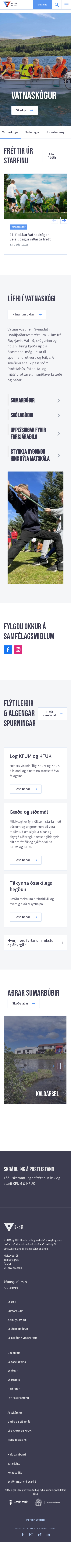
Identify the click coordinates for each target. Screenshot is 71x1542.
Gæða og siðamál (19, 1422)
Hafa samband (17, 1455)
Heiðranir (14, 1389)
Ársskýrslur (15, 1413)
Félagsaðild (15, 1473)
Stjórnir (13, 1371)
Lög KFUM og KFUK (19, 1431)
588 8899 (11, 1288)
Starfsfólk (14, 1380)
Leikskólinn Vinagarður (22, 1338)
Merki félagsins (17, 1440)
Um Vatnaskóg (55, 132)
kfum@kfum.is (15, 1282)
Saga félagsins (17, 1362)
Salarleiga (14, 1464)
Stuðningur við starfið (22, 1482)
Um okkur (14, 1353)
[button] (63, 220)
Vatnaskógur (10, 132)
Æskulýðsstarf (17, 1320)
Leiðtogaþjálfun (18, 1329)
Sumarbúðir (15, 1311)
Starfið (12, 1302)
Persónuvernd (35, 1520)
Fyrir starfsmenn (18, 1398)
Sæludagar (32, 132)
